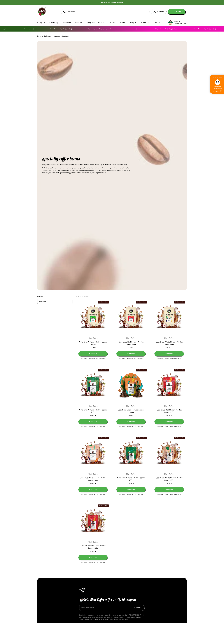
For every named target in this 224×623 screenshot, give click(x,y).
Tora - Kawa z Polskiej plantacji (90, 29)
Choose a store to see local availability (94, 358)
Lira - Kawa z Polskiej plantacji (52, 29)
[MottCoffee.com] (42, 11)
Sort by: (40, 297)
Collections (47, 36)
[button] (177, 11)
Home (39, 36)
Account (160, 11)
